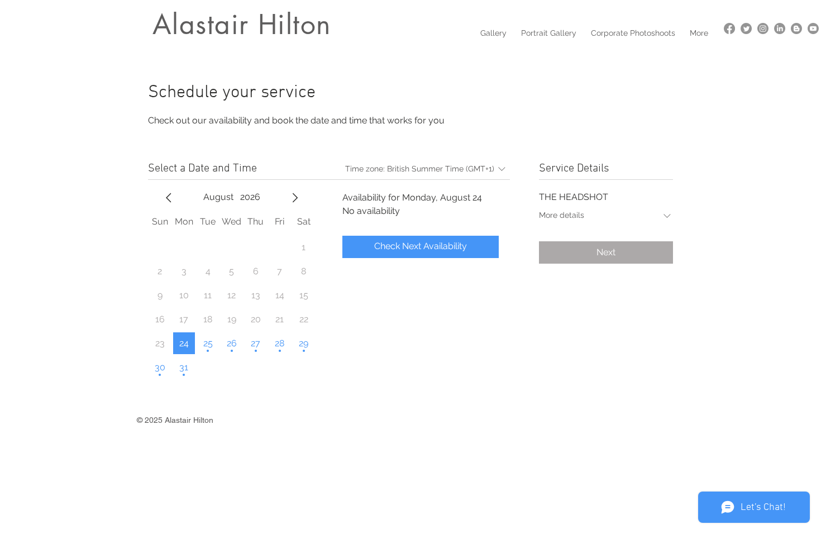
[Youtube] (813, 28)
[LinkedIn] (779, 28)
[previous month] (168, 197)
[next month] (295, 197)
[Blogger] (796, 28)
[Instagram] (763, 28)
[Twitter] (746, 28)
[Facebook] (729, 28)
